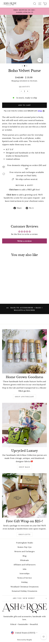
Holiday (24, 582)
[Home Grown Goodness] (24, 351)
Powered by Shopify (24, 640)
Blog (25, 556)
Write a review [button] (24, 241)
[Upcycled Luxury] (24, 425)
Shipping (15, 81)
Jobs (24, 569)
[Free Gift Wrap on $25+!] (24, 495)
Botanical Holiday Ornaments (24, 591)
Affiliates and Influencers (25, 565)
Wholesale (24, 560)
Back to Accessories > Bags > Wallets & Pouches (26, 309)
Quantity (24, 87)
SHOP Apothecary (24, 397)
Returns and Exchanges (24, 551)
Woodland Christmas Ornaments (25, 587)
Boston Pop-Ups (24, 547)
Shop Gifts (25, 534)
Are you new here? (24, 598)
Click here (11, 194)
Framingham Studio (24, 543)
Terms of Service (24, 578)
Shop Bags (24, 467)
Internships (24, 573)
